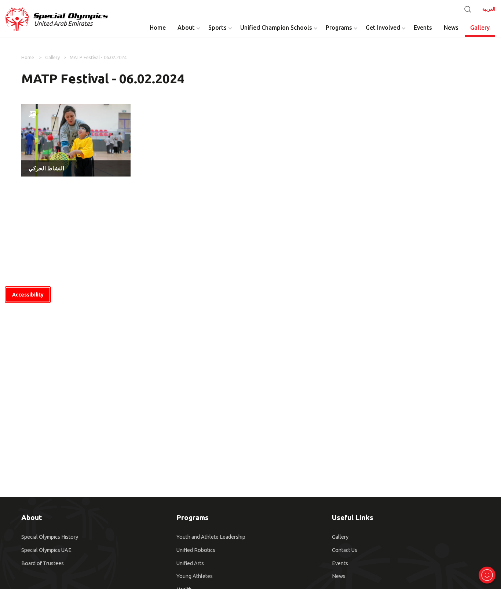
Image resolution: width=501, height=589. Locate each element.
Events (423, 27)
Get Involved (383, 27)
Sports (217, 27)
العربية (488, 9)
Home (158, 27)
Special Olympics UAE (46, 550)
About (186, 27)
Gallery (480, 27)
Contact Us (344, 550)
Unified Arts (190, 563)
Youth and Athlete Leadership (210, 537)
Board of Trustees (42, 563)
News (451, 27)
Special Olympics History (49, 537)
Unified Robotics (195, 550)
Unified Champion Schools (276, 27)
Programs (339, 27)
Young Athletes (194, 576)
